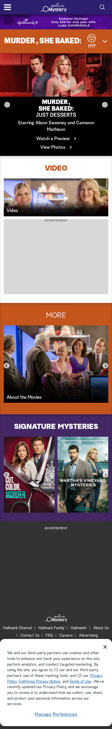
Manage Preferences (56, 714)
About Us (101, 628)
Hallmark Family (51, 628)
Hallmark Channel (17, 628)
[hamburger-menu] (7, 7)
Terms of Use (80, 682)
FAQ (49, 636)
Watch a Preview (53, 138)
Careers (66, 636)
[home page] (54, 7)
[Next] (105, 105)
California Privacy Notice (39, 682)
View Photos (52, 147)
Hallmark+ (79, 628)
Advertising (88, 636)
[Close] (105, 647)
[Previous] (7, 105)
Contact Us (29, 636)
